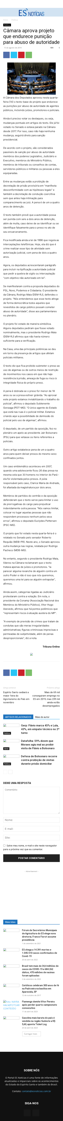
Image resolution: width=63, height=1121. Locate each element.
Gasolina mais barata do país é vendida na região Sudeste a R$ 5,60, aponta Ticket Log (38, 1021)
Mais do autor (42, 717)
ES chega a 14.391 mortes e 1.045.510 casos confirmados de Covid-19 (39, 952)
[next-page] (10, 772)
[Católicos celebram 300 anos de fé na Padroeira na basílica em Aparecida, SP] (11, 989)
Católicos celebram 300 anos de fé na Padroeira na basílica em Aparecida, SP (40, 988)
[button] (5, 12)
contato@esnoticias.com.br (36, 1091)
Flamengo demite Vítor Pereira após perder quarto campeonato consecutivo (39, 1004)
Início (5, 19)
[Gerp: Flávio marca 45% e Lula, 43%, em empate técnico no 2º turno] (11, 729)
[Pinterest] (21, 55)
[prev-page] (5, 772)
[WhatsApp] (29, 55)
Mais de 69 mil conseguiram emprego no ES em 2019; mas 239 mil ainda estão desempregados (46, 699)
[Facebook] (6, 55)
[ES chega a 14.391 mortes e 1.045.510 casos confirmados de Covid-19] (11, 953)
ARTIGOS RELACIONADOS (18, 717)
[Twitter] (14, 55)
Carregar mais (30, 1033)
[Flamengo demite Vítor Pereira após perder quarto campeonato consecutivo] (11, 1005)
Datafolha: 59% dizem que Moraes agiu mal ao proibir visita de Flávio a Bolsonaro (38, 744)
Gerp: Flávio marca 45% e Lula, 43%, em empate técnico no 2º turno (40, 729)
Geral (6, 748)
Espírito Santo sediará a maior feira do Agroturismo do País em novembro (16, 697)
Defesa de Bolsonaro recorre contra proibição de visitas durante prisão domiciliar (39, 760)
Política (14, 19)
